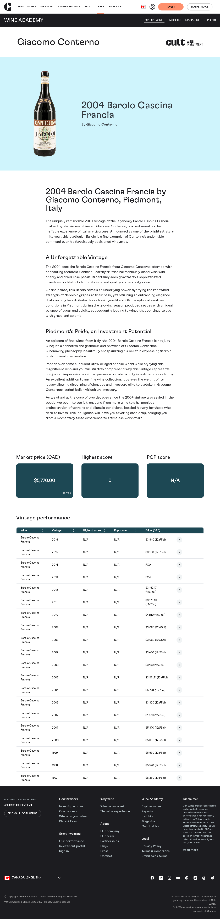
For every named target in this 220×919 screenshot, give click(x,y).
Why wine (46, 6)
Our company (109, 831)
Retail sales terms (154, 856)
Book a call (116, 6)
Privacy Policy (151, 846)
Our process (68, 811)
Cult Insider (150, 826)
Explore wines (152, 806)
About (88, 6)
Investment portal (72, 846)
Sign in (64, 851)
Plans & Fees (68, 821)
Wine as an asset (112, 806)
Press (104, 851)
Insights (175, 20)
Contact (106, 856)
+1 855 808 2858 (18, 805)
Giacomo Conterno (58, 42)
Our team (107, 836)
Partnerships (109, 841)
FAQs (104, 846)
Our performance (71, 841)
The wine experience (115, 811)
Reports (210, 20)
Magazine (192, 20)
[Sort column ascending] (42, 530)
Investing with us (71, 806)
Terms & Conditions (156, 851)
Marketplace (199, 7)
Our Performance (68, 6)
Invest (171, 7)
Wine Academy (152, 799)
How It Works (27, 6)
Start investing (70, 833)
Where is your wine (73, 816)
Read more (190, 850)
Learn (100, 6)
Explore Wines (154, 20)
